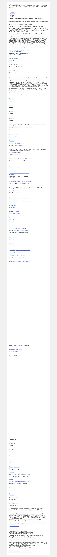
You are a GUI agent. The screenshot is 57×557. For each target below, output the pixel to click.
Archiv (12, 14)
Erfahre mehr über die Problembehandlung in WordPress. (21, 552)
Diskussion (13, 15)
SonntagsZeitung (21, 24)
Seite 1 (12, 12)
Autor (12, 16)
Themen (13, 13)
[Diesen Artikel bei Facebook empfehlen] (40, 18)
